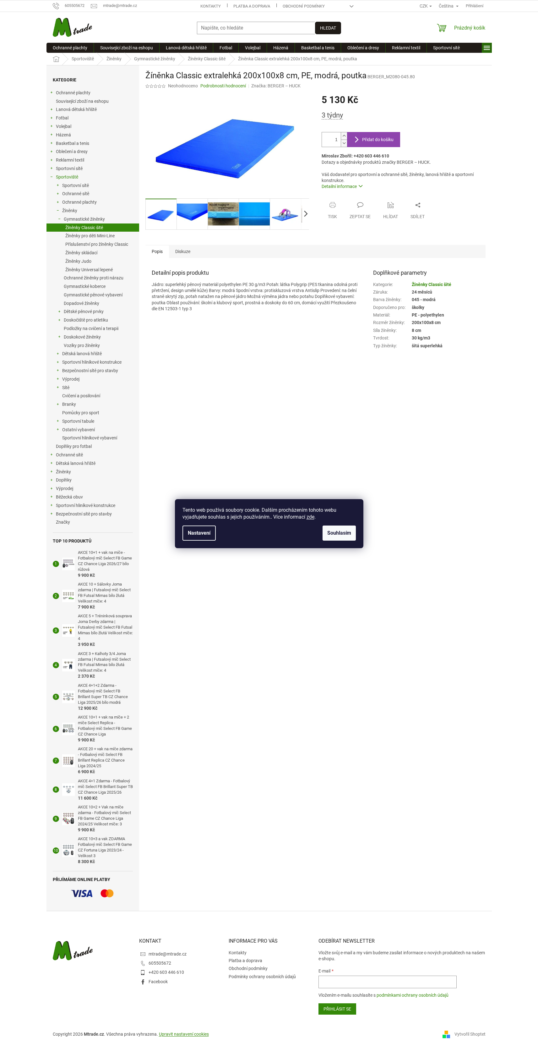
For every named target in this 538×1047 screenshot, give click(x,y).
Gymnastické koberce (85, 286)
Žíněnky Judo (78, 261)
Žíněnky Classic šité (84, 227)
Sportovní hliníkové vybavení (89, 437)
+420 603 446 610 (166, 972)
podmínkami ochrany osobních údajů (412, 995)
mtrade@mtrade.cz (168, 953)
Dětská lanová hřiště (82, 353)
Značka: (276, 85)
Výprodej (70, 379)
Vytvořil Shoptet (470, 1033)
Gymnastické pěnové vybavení (93, 294)
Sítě (65, 387)
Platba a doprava (251, 6)
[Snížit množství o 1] (344, 143)
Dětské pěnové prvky (84, 311)
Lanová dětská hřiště (76, 109)
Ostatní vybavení (78, 429)
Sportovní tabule (78, 421)
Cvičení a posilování (81, 395)
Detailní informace (339, 186)
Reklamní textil (70, 160)
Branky (69, 404)
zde (310, 517)
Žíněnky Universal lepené (89, 269)
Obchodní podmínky (304, 6)
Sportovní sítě (69, 168)
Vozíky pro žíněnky (82, 345)
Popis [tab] (157, 251)
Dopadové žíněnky (81, 303)
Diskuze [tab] (182, 251)
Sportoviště (67, 176)
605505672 (160, 963)
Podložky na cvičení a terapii (91, 328)
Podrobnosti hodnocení (223, 85)
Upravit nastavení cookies (184, 1034)
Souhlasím (339, 533)
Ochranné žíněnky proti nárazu (93, 277)
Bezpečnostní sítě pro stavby (90, 370)
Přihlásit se (337, 1008)
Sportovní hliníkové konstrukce (92, 362)
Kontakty (210, 6)
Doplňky (64, 479)
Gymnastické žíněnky (84, 219)
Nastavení (199, 533)
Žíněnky (69, 210)
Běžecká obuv (69, 496)
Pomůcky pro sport (80, 412)
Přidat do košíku (378, 139)
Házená (63, 134)
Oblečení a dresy (72, 151)
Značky (63, 522)
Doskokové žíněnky (82, 336)
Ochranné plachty (73, 92)
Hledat (328, 27)
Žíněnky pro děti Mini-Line (90, 235)
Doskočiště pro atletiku (86, 319)
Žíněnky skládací (81, 252)
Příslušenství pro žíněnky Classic (96, 244)
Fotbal (62, 117)
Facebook (158, 981)
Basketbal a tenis (72, 143)
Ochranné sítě (75, 193)
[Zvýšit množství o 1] (344, 136)
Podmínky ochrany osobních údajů (262, 976)
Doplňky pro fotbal (74, 446)
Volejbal (63, 126)
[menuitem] (70, 48)
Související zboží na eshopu (82, 101)
